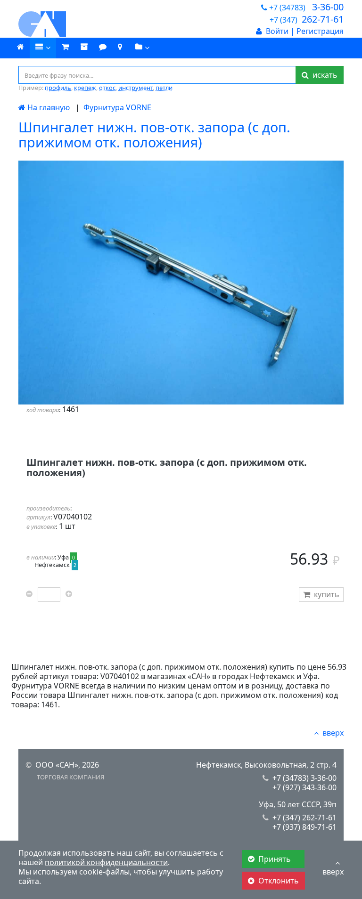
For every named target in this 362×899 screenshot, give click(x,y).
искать (323, 75)
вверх (333, 733)
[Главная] (20, 47)
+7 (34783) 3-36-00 (304, 778)
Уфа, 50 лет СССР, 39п (298, 804)
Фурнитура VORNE (117, 107)
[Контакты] (120, 47)
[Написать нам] (102, 47)
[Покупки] (83, 47)
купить (326, 594)
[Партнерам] (143, 48)
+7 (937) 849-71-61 (304, 827)
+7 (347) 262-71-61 (304, 817)
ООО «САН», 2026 (67, 765)
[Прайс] (43, 48)
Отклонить (278, 880)
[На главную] (67, 24)
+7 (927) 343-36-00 (304, 787)
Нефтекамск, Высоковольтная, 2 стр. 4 (266, 765)
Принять (275, 859)
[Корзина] (65, 47)
